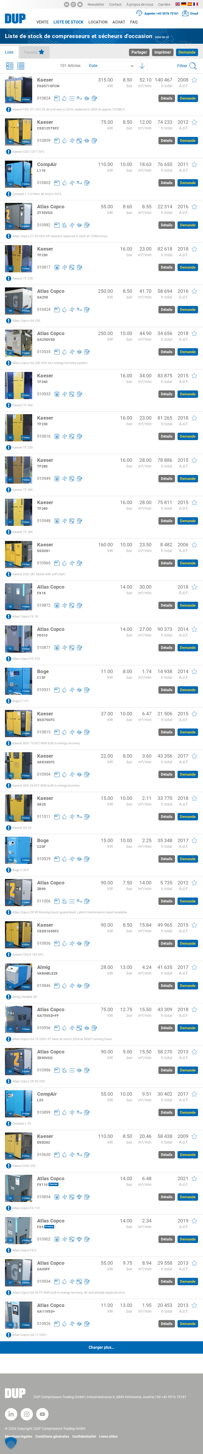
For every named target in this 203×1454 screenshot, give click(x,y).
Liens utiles (108, 1436)
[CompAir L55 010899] (18, 1103)
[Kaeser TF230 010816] (18, 427)
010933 (44, 394)
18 (10, 353)
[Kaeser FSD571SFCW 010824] (18, 89)
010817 (44, 267)
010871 (44, 647)
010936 (44, 943)
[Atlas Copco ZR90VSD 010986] (18, 1061)
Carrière (164, 4)
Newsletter (96, 4)
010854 (44, 1197)
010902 (44, 1239)
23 (10, 1071)
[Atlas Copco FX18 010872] (18, 596)
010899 (44, 1112)
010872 (44, 605)
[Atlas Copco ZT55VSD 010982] (18, 216)
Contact (115, 4)
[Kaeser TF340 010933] (18, 385)
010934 (44, 1281)
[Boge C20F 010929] (18, 850)
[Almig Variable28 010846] (18, 977)
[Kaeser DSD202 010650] (18, 1146)
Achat (118, 22)
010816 (44, 436)
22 (10, 99)
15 (10, 817)
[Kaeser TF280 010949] (18, 470)
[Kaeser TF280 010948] (18, 512)
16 (10, 310)
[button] (11, 1443)
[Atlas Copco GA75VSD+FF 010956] (18, 1019)
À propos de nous (140, 4)
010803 (44, 182)
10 (10, 268)
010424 (44, 309)
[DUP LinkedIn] (66, 4)
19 (10, 141)
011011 (44, 816)
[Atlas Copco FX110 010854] (18, 1188)
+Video (26, 99)
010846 (44, 985)
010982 (44, 225)
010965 (44, 563)
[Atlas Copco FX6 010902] (18, 1230)
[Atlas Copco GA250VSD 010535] (18, 343)
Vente (42, 22)
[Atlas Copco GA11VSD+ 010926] (18, 1315)
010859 (44, 140)
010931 (44, 689)
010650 (44, 1154)
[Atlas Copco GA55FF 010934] (18, 1272)
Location (97, 22)
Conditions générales (52, 1436)
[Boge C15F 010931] (18, 681)
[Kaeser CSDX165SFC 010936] (18, 934)
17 (10, 226)
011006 (44, 901)
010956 (44, 1028)
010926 (44, 1323)
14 (10, 184)
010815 (44, 732)
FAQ (134, 22)
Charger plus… (101, 1347)
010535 (44, 351)
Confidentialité (84, 1436)
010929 (44, 858)
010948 (44, 520)
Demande (188, 98)
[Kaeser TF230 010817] (18, 258)
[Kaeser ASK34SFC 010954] (18, 765)
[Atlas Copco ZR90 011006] (18, 892)
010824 (44, 98)
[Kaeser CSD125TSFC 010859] (18, 132)
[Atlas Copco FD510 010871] (18, 639)
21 (10, 902)
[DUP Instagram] (73, 4)
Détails (167, 98)
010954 (44, 774)
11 (10, 395)
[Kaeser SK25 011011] (18, 808)
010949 (44, 478)
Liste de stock (68, 22)
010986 (44, 1070)
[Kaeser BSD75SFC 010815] (18, 723)
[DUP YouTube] (80, 4)
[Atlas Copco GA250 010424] (18, 301)
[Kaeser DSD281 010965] (18, 554)
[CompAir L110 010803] (18, 174)
